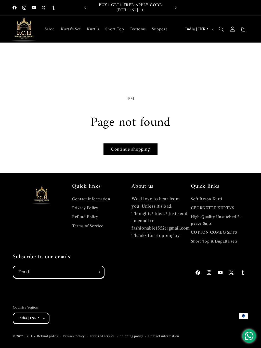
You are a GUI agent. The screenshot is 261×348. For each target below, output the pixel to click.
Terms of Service (87, 226)
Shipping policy (131, 336)
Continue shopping (130, 149)
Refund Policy (85, 217)
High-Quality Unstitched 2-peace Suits (216, 220)
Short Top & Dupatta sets (214, 241)
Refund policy (47, 336)
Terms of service (102, 336)
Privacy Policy (85, 208)
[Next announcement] (175, 7)
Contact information (163, 336)
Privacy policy (74, 336)
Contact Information (91, 199)
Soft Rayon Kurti (206, 199)
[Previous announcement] (85, 7)
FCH (28, 336)
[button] (221, 29)
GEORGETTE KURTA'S (212, 208)
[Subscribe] (98, 272)
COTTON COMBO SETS (214, 232)
